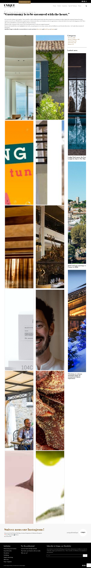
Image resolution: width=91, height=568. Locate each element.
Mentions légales (22, 565)
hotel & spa (47, 29)
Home (54, 6)
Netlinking (6, 555)
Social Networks (8, 550)
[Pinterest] (84, 1)
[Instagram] (86, 1)
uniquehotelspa (72, 533)
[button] (86, 6)
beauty (52, 29)
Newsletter (6, 553)
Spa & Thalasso (72, 6)
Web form (6, 559)
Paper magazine (8, 561)
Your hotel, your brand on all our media (30, 550)
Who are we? (24, 553)
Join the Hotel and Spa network (29, 548)
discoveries (39, 29)
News (79, 6)
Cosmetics (64, 6)
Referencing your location (10, 548)
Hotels (59, 6)
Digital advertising (8, 557)
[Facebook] (82, 1)
